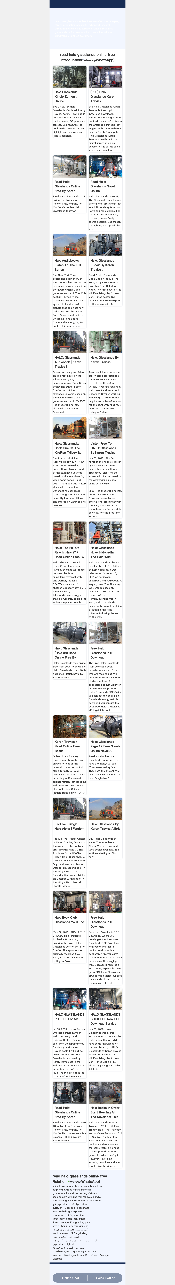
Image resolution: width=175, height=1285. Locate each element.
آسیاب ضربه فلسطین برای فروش (70, 1229)
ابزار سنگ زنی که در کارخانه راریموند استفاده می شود (81, 1255)
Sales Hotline (105, 1278)
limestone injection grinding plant (72, 1222)
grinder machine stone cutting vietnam (75, 1193)
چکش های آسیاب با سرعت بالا (68, 1247)
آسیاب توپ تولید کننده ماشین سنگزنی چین (75, 1240)
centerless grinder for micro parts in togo (77, 1200)
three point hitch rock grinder (69, 1218)
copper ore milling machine (68, 1215)
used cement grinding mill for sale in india (77, 1197)
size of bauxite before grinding (70, 1226)
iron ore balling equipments (68, 1211)
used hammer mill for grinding (70, 1233)
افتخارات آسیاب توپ (63, 1244)
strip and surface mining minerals (72, 1189)
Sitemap (57, 1258)
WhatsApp (104, 59)
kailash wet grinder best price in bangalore (77, 1186)
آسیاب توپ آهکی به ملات (66, 1237)
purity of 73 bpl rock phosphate (71, 1207)
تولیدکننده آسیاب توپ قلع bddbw (70, 1204)
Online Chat (70, 1278)
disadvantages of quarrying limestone (74, 1251)
